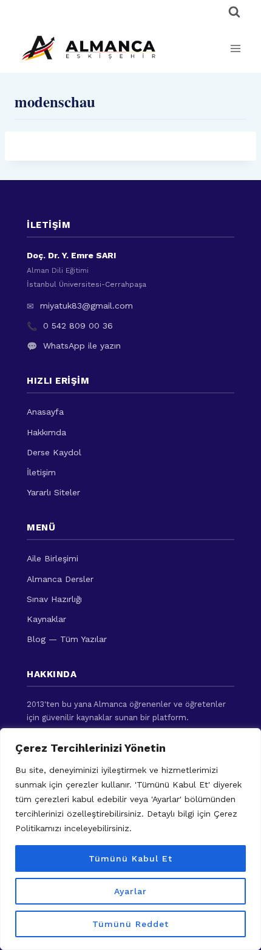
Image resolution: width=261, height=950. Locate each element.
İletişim (41, 472)
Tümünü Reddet (130, 924)
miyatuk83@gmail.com (86, 305)
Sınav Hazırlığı (54, 599)
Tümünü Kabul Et (130, 858)
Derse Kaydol (54, 452)
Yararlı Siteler (53, 492)
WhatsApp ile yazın (82, 345)
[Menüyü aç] (235, 48)
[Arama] (234, 12)
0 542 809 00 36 (78, 325)
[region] (130, 839)
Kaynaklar (46, 619)
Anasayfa (45, 411)
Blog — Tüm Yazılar (67, 639)
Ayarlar (130, 891)
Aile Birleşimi (52, 558)
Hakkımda (46, 432)
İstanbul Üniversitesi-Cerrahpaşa (86, 284)
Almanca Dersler (60, 579)
